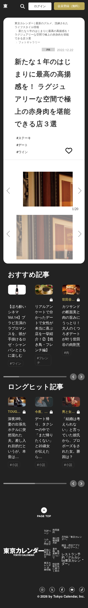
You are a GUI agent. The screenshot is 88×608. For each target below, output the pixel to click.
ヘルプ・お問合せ (47, 541)
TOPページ (47, 532)
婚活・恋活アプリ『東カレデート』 (71, 546)
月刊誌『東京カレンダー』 (72, 538)
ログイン (40, 6)
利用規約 (56, 531)
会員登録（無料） (69, 6)
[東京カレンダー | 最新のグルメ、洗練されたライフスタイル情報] (5, 6)
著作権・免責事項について (56, 553)
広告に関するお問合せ (47, 553)
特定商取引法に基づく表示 (56, 567)
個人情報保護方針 (56, 540)
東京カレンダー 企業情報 (47, 566)
